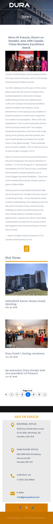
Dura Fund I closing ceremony (25, 353)
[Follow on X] (26, 508)
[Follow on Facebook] (20, 507)
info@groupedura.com (28, 497)
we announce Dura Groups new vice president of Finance (25, 372)
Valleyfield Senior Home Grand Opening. (25, 302)
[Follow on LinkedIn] (33, 507)
